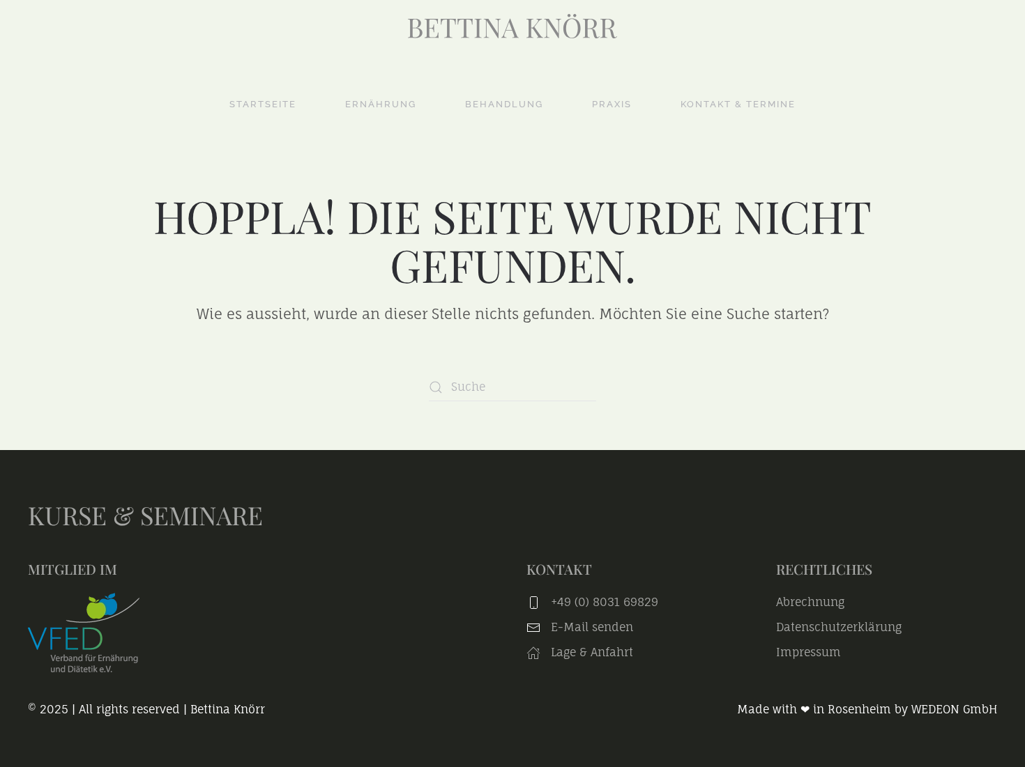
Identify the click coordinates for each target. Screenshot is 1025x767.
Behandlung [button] (504, 104)
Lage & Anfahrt (590, 652)
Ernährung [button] (380, 104)
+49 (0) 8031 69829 (604, 602)
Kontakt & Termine (738, 104)
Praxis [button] (612, 104)
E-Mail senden (592, 627)
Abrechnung (810, 602)
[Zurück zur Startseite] (512, 26)
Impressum (808, 652)
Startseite (262, 104)
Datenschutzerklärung (839, 627)
